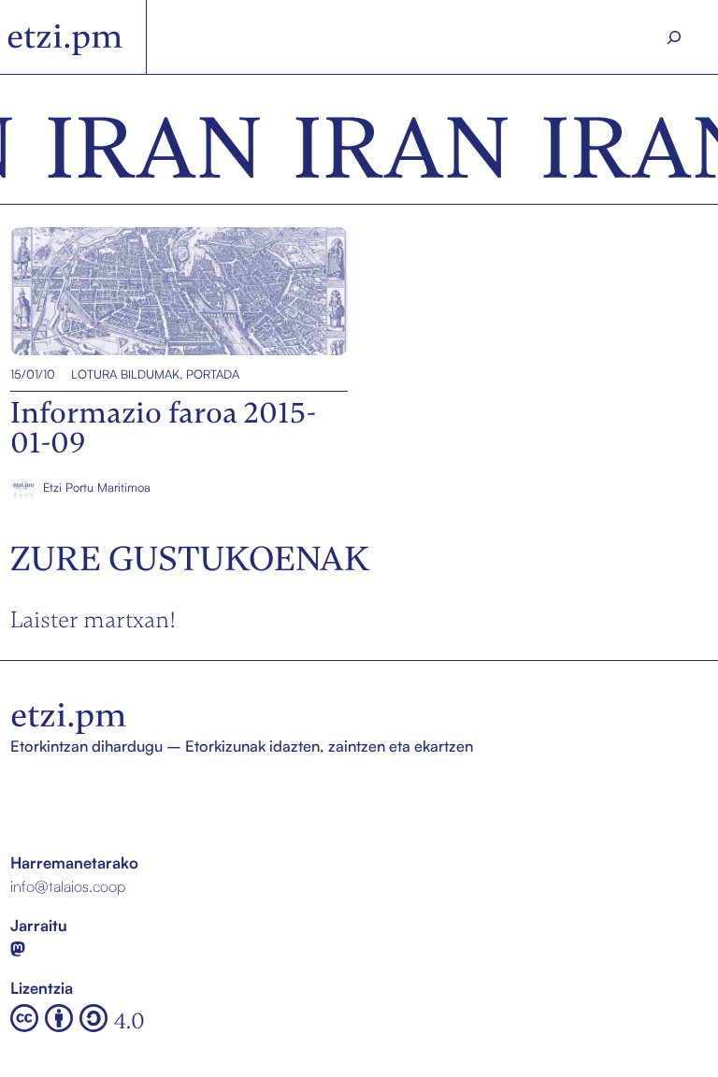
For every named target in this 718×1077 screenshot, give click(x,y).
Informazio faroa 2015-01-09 (106, 291)
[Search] (674, 37)
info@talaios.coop (67, 886)
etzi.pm (65, 36)
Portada (212, 373)
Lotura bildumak (125, 373)
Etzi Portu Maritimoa (97, 487)
